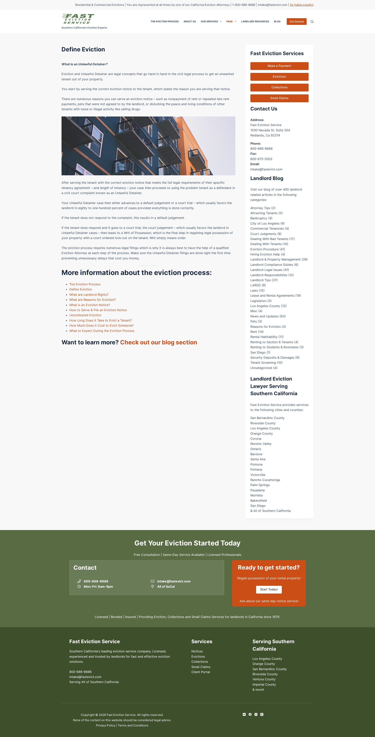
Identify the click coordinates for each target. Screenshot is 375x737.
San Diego (258, 352)
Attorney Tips (260, 208)
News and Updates (264, 316)
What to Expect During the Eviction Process (101, 331)
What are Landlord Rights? (88, 294)
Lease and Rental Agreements (272, 295)
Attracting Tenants (264, 213)
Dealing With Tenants (266, 244)
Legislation (258, 301)
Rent (253, 332)
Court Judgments (263, 234)
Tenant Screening (263, 362)
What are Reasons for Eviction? (92, 300)
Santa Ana (257, 459)
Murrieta (256, 495)
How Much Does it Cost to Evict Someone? (101, 325)
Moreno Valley (260, 444)
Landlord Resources (255, 21)
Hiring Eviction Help (265, 254)
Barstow (256, 454)
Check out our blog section (158, 342)
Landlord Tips (260, 280)
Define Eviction (80, 289)
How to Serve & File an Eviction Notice (98, 310)
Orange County (261, 433)
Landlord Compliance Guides (271, 265)
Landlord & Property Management (275, 259)
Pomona (256, 464)
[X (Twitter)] (261, 714)
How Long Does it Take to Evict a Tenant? (100, 320)
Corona (255, 439)
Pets (253, 321)
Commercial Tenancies (267, 228)
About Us (190, 21)
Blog (277, 21)
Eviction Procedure (264, 249)
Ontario (255, 449)
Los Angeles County (265, 306)
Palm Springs (260, 485)
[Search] (312, 21)
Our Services (209, 21)
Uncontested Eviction (85, 315)
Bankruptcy (258, 218)
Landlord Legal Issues (266, 270)
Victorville (257, 475)
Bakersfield (258, 500)
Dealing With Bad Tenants (269, 239)
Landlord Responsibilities (268, 275)
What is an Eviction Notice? (89, 305)
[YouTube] (244, 714)
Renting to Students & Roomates (274, 347)
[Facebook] (250, 714)
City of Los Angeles (264, 223)
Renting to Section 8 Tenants (271, 342)
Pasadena (257, 490)
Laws (254, 290)
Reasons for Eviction (265, 327)
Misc (253, 311)
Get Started (297, 21)
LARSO (255, 285)
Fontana (256, 469)
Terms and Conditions (133, 725)
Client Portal (200, 672)
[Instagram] (255, 714)
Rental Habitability (264, 337)
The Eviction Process (165, 21)
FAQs (229, 21)
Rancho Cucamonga (265, 480)
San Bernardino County (267, 418)
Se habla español (301, 5)
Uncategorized (261, 368)
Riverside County (263, 423)
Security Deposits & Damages (272, 357)
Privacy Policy (105, 725)
